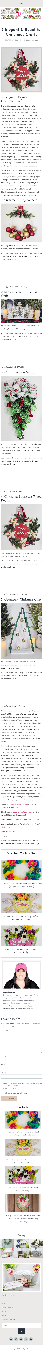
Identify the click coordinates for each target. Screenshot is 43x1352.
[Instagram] (16, 1339)
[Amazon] (26, 1339)
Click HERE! (6, 827)
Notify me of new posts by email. (15, 1093)
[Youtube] (11, 1339)
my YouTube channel (19, 804)
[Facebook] (21, 1339)
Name (4, 1056)
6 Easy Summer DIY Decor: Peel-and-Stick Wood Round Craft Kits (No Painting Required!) (23, 1218)
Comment (5, 1030)
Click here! (34, 820)
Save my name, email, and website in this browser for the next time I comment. (21, 1084)
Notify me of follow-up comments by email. (19, 1089)
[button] (21, 3)
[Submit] (21, 1331)
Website (4, 1073)
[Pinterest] (31, 1339)
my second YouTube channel (22, 812)
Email (4, 1065)
